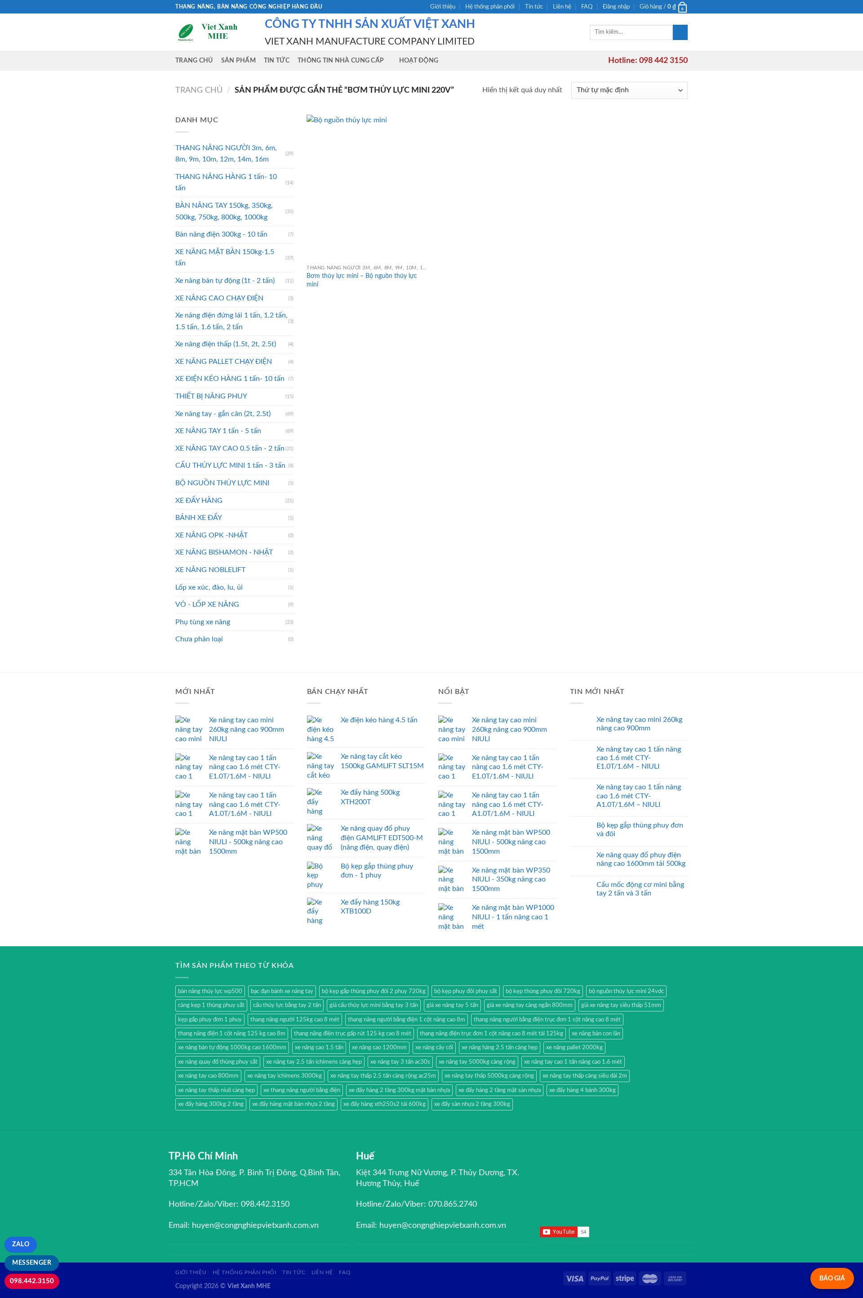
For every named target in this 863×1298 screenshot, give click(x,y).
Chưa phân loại (199, 639)
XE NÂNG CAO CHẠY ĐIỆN (219, 298)
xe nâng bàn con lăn (596, 1033)
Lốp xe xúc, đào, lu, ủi (209, 587)
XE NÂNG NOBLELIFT (210, 569)
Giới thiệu (442, 6)
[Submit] (680, 32)
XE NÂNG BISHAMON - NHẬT (224, 552)
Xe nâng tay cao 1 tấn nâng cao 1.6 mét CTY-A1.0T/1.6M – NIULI (638, 795)
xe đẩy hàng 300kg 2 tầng (211, 1104)
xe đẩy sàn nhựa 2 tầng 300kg (472, 1104)
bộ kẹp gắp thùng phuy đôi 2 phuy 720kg (374, 991)
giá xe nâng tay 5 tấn (452, 1005)
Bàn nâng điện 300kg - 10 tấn (221, 234)
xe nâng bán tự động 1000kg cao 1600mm (232, 1047)
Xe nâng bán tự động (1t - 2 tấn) (225, 280)
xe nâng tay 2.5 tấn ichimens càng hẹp (314, 1062)
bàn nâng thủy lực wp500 (210, 991)
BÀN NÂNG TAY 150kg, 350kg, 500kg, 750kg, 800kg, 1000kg (224, 211)
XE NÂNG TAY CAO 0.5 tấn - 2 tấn (230, 448)
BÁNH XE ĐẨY (198, 517)
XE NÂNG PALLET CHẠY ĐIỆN (223, 361)
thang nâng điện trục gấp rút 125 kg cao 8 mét (352, 1033)
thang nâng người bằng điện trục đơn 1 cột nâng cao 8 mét (547, 1019)
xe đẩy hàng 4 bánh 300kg (582, 1090)
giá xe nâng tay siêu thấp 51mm (621, 1005)
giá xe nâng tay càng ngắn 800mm (530, 1005)
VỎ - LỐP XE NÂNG (207, 604)
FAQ (586, 6)
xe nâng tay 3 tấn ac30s (400, 1062)
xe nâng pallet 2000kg (574, 1047)
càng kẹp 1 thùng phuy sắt (211, 1005)
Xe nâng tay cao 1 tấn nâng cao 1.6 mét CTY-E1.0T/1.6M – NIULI (638, 758)
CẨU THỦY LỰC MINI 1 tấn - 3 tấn (230, 465)
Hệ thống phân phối (490, 6)
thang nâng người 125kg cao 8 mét (294, 1019)
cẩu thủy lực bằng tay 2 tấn (287, 1005)
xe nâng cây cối (434, 1047)
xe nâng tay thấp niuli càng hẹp (216, 1090)
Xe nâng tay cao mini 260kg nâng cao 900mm (639, 724)
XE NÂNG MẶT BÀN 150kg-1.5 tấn (224, 257)
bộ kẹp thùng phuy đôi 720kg (543, 991)
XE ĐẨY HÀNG (198, 500)
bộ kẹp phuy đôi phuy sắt (465, 991)
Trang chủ (194, 60)
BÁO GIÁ (832, 1278)
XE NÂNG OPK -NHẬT (211, 535)
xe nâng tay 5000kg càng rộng (477, 1062)
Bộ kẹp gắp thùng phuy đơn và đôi (639, 829)
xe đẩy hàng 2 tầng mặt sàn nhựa (499, 1090)
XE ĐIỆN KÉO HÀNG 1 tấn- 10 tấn (230, 378)
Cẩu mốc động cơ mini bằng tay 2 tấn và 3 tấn (640, 889)
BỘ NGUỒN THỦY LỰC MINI (222, 483)
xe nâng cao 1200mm (379, 1047)
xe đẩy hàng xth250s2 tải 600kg (384, 1104)
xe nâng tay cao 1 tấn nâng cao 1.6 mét (573, 1062)
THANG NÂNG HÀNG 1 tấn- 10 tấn (226, 182)
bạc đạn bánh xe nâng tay (282, 991)
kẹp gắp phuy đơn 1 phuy (210, 1019)
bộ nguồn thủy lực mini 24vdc (626, 991)
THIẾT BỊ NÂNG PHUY (211, 396)
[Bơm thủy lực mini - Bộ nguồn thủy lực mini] (367, 187)
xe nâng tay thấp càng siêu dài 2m (585, 1076)
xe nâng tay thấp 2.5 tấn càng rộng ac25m (383, 1076)
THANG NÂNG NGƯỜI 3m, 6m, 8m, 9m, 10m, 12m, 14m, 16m (226, 153)
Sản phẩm (238, 60)
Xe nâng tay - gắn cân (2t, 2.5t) (223, 413)
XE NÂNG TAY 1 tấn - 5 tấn (218, 430)
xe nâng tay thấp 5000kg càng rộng (489, 1076)
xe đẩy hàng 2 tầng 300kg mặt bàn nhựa (399, 1090)
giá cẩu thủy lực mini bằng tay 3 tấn (373, 1005)
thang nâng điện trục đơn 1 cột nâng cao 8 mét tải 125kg (491, 1033)
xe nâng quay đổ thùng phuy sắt (218, 1062)
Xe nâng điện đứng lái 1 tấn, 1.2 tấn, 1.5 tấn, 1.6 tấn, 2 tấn (231, 321)
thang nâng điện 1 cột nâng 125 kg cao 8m (231, 1033)
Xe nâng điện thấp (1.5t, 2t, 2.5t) (225, 344)
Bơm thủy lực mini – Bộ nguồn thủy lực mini (362, 280)
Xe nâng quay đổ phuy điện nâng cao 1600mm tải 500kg (640, 859)
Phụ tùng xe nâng (202, 622)
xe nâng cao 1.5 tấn (319, 1047)
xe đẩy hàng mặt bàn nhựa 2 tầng (293, 1104)
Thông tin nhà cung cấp (341, 60)
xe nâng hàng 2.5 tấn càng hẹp (500, 1047)
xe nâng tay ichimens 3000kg (284, 1076)
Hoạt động (419, 60)
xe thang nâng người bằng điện (301, 1090)
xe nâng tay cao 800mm (208, 1076)
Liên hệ (562, 6)
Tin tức (534, 6)
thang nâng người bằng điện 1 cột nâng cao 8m (406, 1019)
